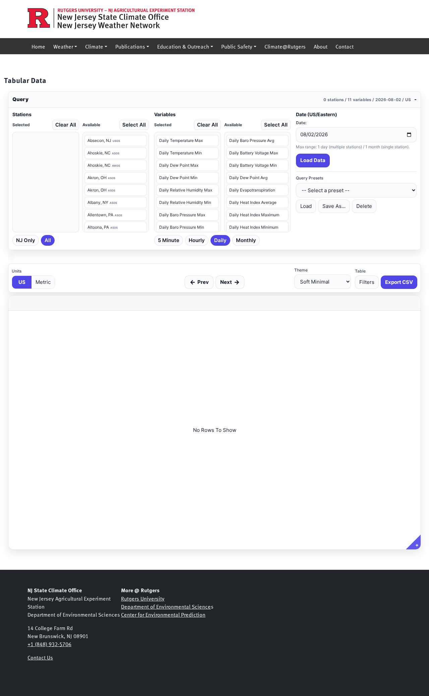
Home (38, 46)
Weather (63, 46)
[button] (214, 100)
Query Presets (309, 177)
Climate (94, 46)
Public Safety (236, 46)
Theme (301, 270)
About (320, 46)
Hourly (197, 240)
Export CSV (399, 282)
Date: (301, 122)
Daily (220, 240)
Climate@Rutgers (285, 46)
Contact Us (40, 657)
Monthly (246, 240)
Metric (43, 282)
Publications (130, 46)
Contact (344, 46)
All (48, 240)
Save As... (334, 206)
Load (306, 206)
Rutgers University (143, 598)
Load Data (312, 160)
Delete (364, 206)
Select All (134, 125)
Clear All (65, 125)
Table (360, 271)
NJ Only (25, 240)
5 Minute (168, 240)
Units (16, 271)
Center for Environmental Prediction (163, 614)
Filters (366, 282)
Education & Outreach (183, 46)
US (21, 282)
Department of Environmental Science (166, 606)
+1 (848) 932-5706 (49, 643)
